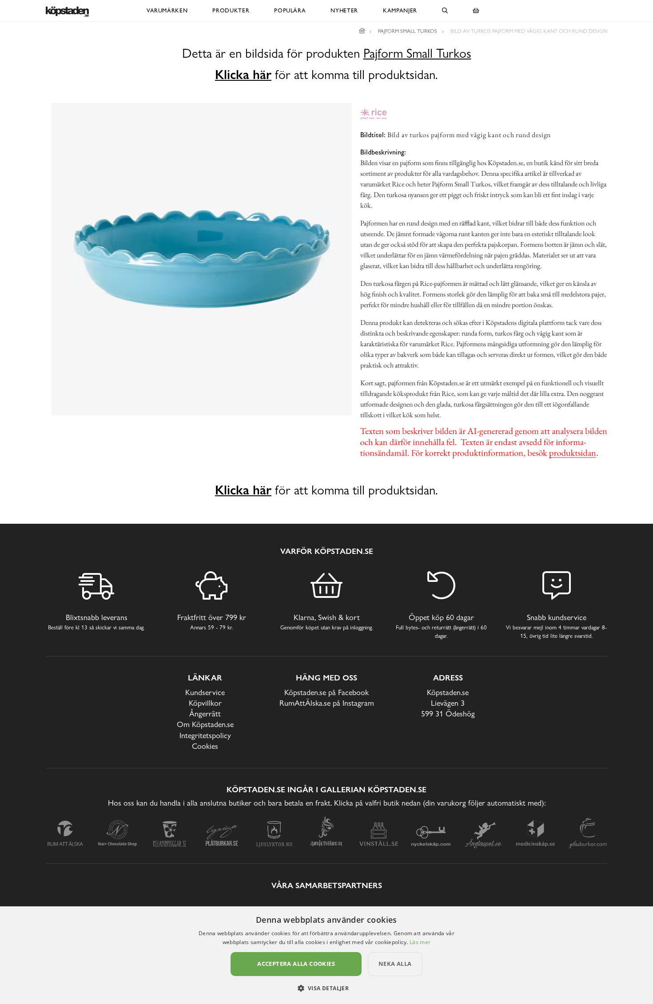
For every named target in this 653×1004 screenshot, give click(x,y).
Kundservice (205, 692)
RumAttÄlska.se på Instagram (326, 703)
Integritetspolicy (205, 735)
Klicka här (243, 74)
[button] (326, 988)
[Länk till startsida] (362, 31)
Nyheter (344, 10)
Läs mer (420, 942)
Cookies (205, 746)
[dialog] (326, 955)
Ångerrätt (205, 713)
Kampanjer (400, 10)
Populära (290, 10)
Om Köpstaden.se (205, 724)
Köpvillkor (205, 703)
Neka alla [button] (395, 964)
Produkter (230, 10)
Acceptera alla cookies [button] (296, 964)
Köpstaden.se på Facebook (326, 692)
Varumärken (167, 10)
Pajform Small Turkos (417, 53)
